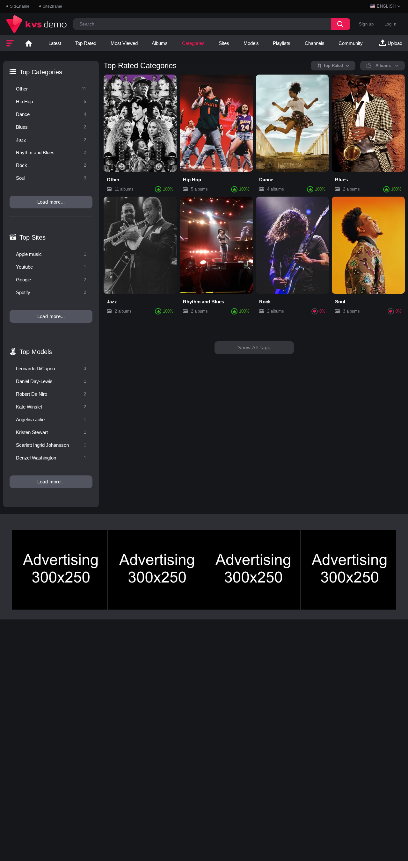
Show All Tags (254, 347)
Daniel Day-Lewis (51, 381)
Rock (51, 165)
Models (251, 43)
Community (351, 43)
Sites (224, 43)
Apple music (51, 254)
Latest (54, 43)
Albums (160, 43)
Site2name (52, 6)
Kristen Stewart (51, 432)
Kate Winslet (51, 406)
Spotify (51, 292)
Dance (51, 114)
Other (51, 88)
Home (29, 43)
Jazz (51, 139)
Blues (51, 127)
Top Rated (85, 43)
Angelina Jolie (51, 419)
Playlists (281, 43)
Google (51, 279)
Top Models (35, 351)
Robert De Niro (51, 394)
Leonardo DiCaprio (51, 368)
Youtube (51, 267)
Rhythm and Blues (51, 152)
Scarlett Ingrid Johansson (51, 445)
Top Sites (32, 237)
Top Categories (40, 72)
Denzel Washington (51, 457)
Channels (314, 43)
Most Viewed (124, 43)
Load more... (51, 202)
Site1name (20, 6)
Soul (51, 178)
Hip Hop (51, 101)
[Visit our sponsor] (59, 570)
